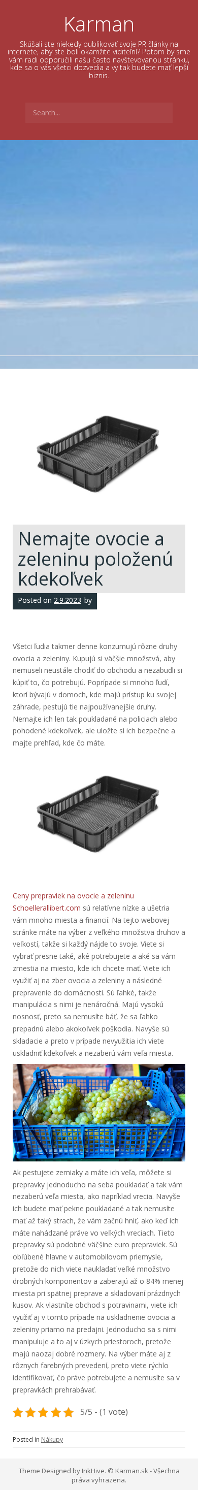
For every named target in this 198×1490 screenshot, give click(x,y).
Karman (99, 24)
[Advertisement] (99, 244)
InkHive (93, 1470)
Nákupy (52, 1439)
